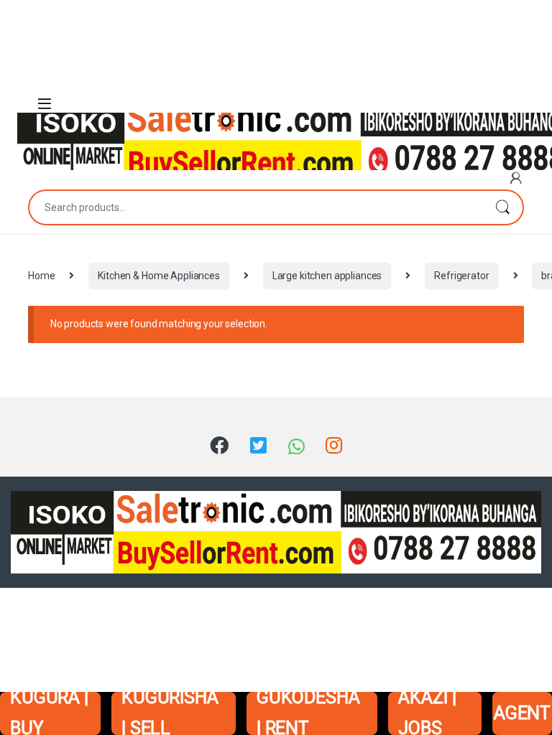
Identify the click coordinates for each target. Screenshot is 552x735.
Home (41, 275)
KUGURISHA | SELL (169, 713)
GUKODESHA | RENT (308, 713)
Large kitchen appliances (327, 275)
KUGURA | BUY (49, 713)
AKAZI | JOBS (427, 713)
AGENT (522, 713)
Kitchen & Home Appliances (159, 275)
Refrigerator (461, 275)
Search (502, 207)
